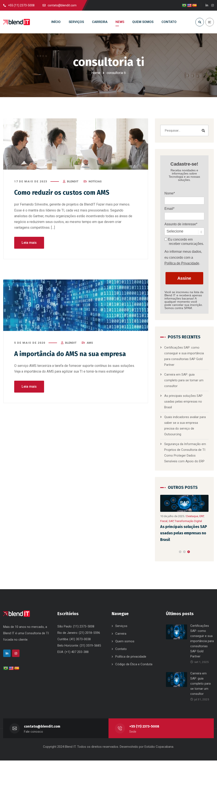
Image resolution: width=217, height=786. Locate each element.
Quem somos (124, 641)
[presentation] (162, 552)
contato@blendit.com (42, 726)
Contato (121, 649)
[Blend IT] (16, 22)
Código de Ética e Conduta (133, 664)
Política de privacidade (130, 656)
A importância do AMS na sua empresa (70, 354)
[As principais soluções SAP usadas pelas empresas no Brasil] (184, 503)
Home (95, 73)
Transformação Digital (188, 521)
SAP (171, 521)
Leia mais (29, 243)
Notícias (95, 181)
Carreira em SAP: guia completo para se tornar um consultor (183, 380)
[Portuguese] (184, 6)
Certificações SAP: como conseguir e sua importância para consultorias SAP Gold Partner (202, 641)
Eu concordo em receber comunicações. (185, 241)
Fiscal (163, 521)
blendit (72, 181)
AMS (90, 342)
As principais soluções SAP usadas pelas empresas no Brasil (183, 401)
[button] (180, 551)
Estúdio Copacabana (159, 747)
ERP (201, 516)
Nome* (169, 193)
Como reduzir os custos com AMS (61, 192)
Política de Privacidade (181, 263)
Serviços (121, 626)
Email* (169, 208)
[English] (189, 6)
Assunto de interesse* (180, 224)
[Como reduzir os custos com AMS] (75, 144)
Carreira (120, 634)
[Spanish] (194, 6)
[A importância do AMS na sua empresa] (75, 305)
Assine (184, 278)
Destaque (192, 516)
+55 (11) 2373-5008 (144, 726)
